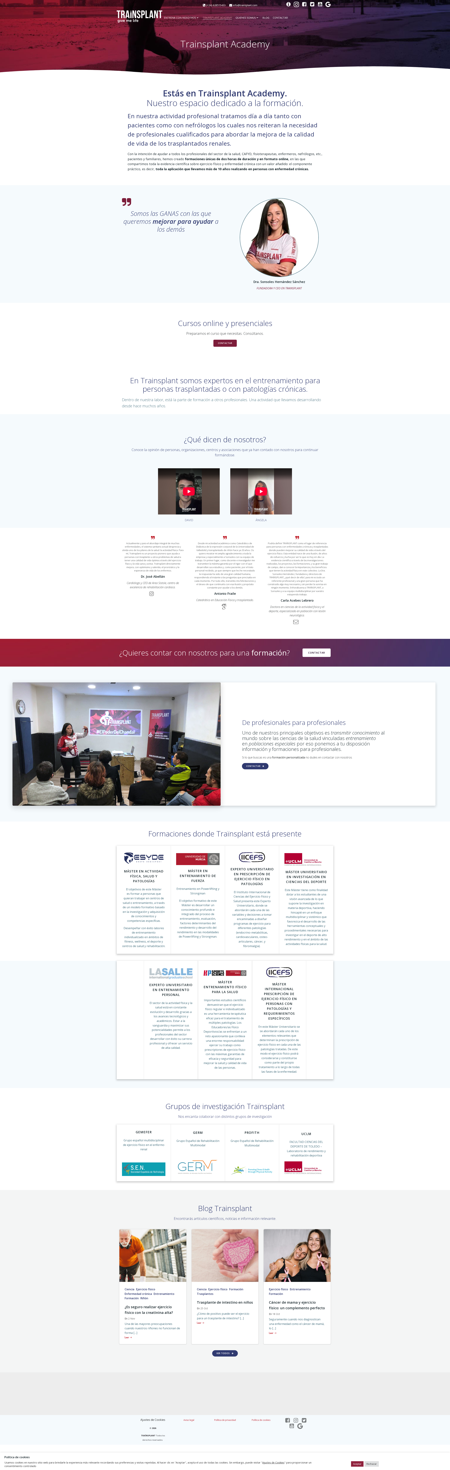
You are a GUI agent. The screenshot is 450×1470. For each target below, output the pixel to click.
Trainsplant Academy (217, 17)
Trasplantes (205, 1294)
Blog (265, 17)
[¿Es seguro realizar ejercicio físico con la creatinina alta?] (152, 1255)
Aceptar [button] (357, 1463)
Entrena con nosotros (180, 17)
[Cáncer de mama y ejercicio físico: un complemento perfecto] (297, 1255)
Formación (132, 1298)
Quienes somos (246, 17)
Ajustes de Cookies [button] (152, 1420)
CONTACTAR (280, 17)
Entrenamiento (164, 1294)
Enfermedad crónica (138, 1294)
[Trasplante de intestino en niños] (225, 1255)
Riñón (144, 1298)
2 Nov (131, 1318)
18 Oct (276, 1314)
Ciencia (129, 1289)
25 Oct (204, 1308)
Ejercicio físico (145, 1289)
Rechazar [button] (372, 1463)
